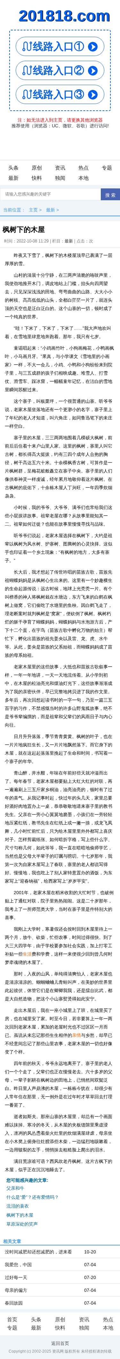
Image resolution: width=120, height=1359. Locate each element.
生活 (27, 954)
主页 (33, 209)
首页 (12, 1319)
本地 (83, 178)
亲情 (76, 1035)
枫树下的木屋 (19, 1215)
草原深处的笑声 (22, 1224)
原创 (37, 168)
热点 (83, 168)
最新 (13, 178)
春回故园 (14, 1303)
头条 (13, 168)
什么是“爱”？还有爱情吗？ (32, 1197)
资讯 (60, 168)
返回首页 (60, 1343)
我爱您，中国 (18, 1264)
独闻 (60, 178)
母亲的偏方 (16, 1290)
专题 (107, 168)
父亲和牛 (15, 1188)
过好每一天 (16, 1277)
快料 (37, 178)
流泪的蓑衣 (17, 1206)
